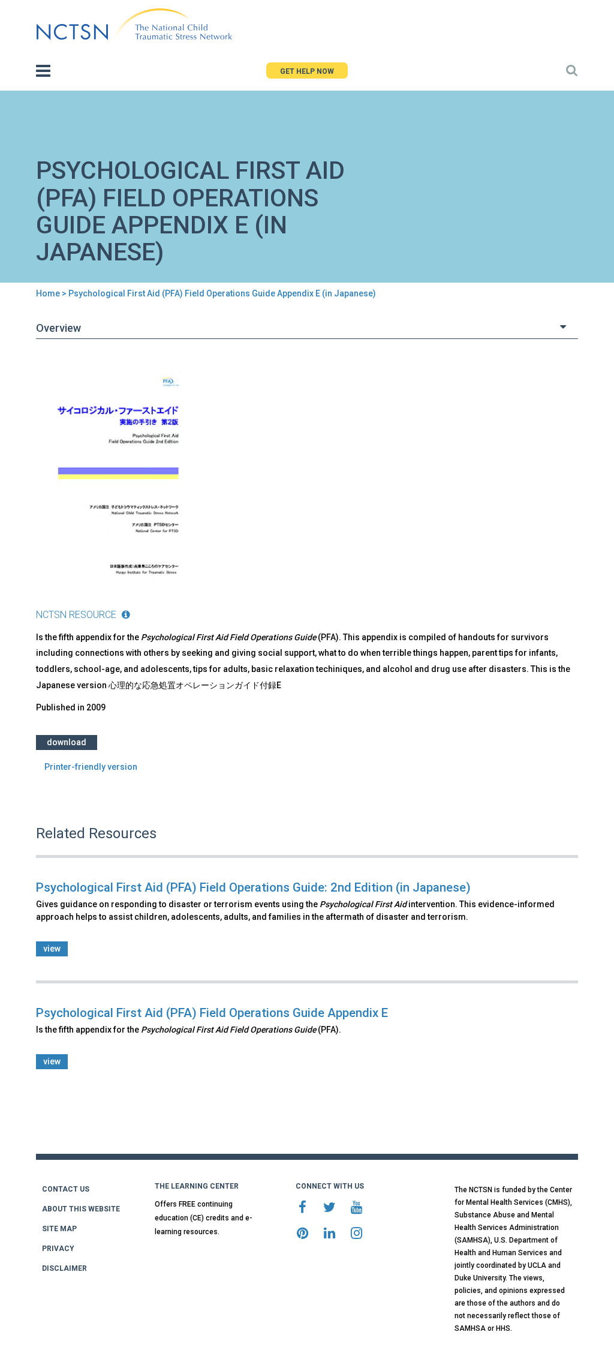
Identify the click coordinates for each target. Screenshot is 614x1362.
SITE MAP (59, 1229)
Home (48, 293)
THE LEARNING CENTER (197, 1186)
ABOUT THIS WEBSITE (81, 1209)
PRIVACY (58, 1248)
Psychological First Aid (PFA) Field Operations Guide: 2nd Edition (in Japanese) (253, 887)
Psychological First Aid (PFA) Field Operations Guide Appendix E (212, 1013)
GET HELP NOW (307, 71)
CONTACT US (65, 1189)
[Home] (134, 24)
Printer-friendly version (90, 767)
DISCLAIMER (64, 1268)
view (52, 948)
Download (66, 742)
